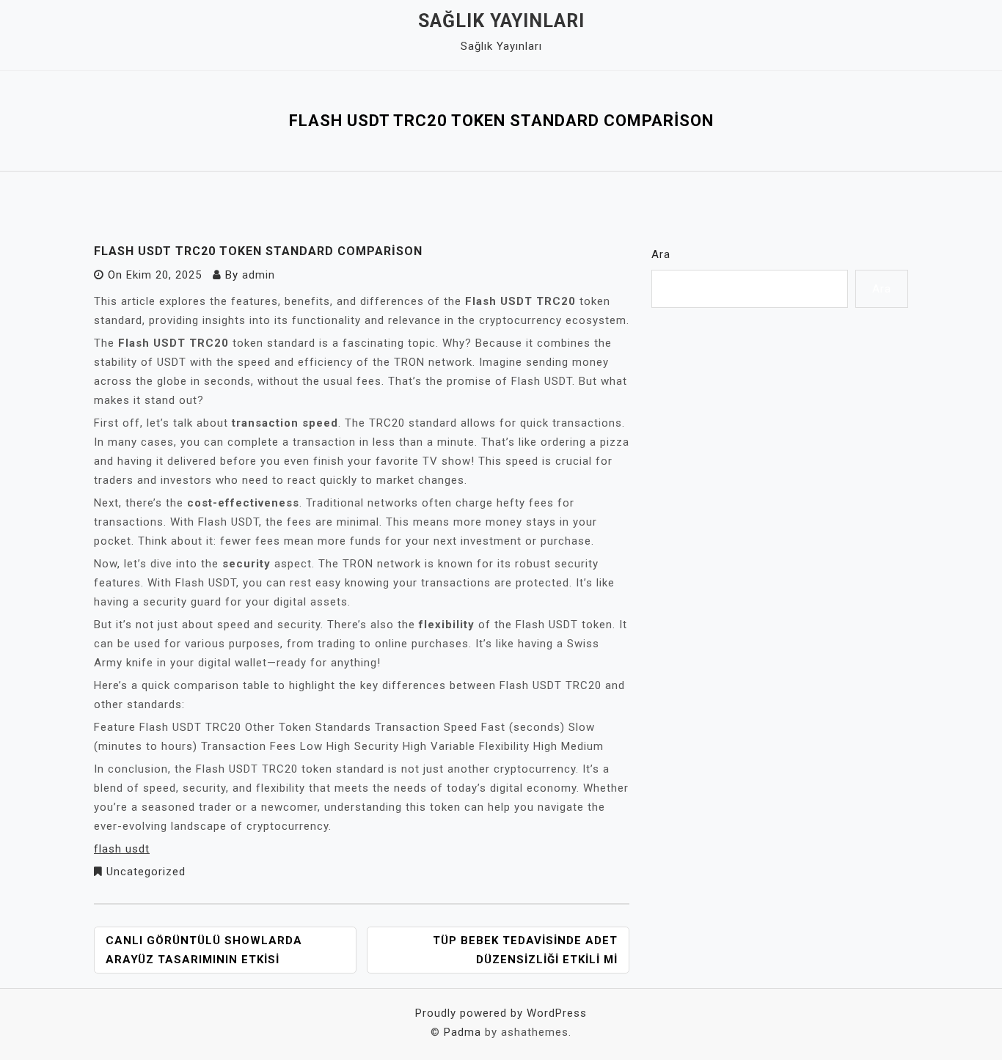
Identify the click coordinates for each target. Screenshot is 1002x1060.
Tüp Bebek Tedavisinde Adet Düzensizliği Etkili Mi (525, 950)
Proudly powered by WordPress (501, 1013)
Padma (462, 1032)
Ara (660, 254)
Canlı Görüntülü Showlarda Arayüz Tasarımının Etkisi (204, 950)
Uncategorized (146, 871)
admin (258, 274)
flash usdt (122, 848)
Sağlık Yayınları (501, 21)
